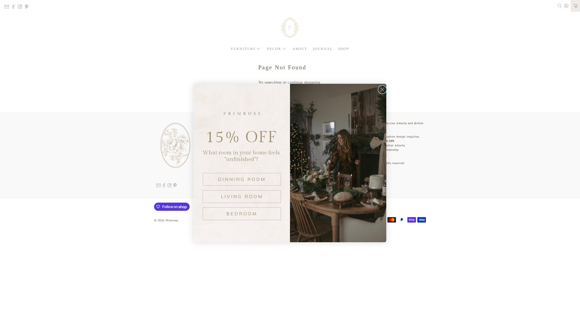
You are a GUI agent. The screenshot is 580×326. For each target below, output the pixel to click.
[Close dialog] (382, 89)
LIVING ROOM (242, 196)
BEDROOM (241, 213)
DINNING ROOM (242, 179)
